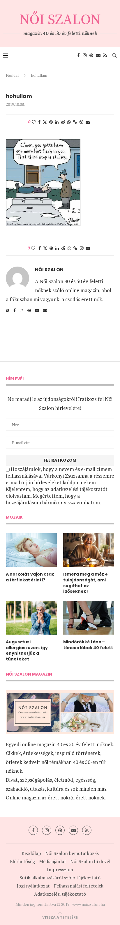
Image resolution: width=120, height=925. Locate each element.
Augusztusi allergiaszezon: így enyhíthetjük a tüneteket (27, 650)
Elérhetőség (22, 861)
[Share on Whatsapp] (69, 122)
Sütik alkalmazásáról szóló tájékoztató (60, 877)
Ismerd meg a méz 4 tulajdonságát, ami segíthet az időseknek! (85, 583)
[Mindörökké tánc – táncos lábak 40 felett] (88, 618)
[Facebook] (78, 55)
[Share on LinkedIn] (57, 122)
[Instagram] (85, 55)
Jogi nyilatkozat (33, 886)
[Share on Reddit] (63, 122)
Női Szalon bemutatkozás (72, 853)
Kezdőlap (31, 853)
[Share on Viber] (81, 122)
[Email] (98, 55)
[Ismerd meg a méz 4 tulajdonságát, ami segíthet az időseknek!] (88, 550)
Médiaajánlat (52, 861)
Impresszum (60, 869)
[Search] (114, 55)
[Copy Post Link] (75, 122)
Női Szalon (49, 270)
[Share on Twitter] (45, 122)
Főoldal (12, 75)
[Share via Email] (88, 122)
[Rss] (105, 55)
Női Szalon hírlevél (90, 861)
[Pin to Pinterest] (51, 122)
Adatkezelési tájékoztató (60, 894)
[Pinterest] (91, 55)
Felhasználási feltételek (78, 886)
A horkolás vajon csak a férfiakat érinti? (30, 577)
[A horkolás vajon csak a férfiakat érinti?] (31, 550)
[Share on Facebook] (39, 122)
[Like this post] (34, 122)
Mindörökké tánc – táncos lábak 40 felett (88, 645)
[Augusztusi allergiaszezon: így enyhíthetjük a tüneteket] (31, 618)
